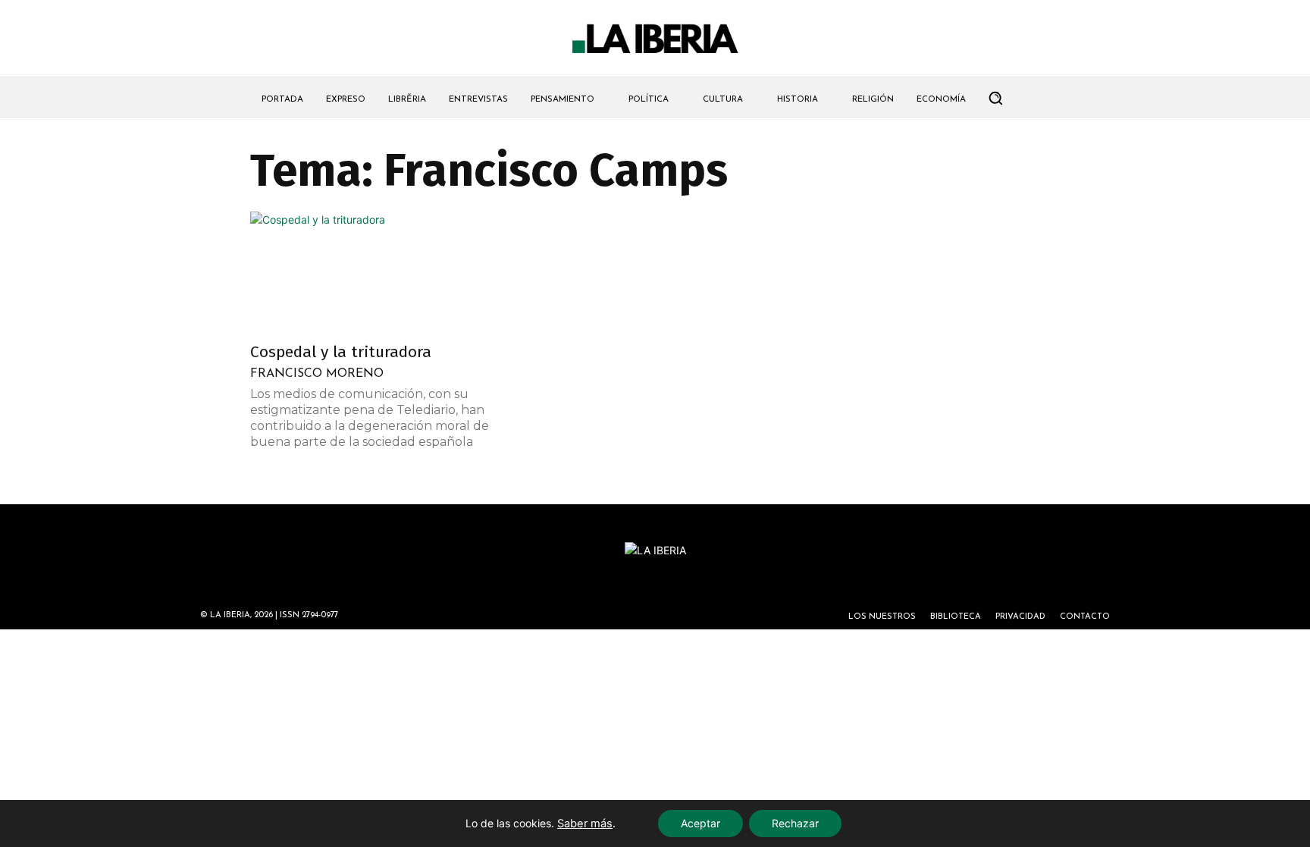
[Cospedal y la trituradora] (373, 272)
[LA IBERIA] (655, 39)
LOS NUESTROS (882, 617)
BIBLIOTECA (955, 617)
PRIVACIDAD (1020, 617)
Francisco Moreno (317, 374)
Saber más (585, 823)
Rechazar (795, 823)
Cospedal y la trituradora (340, 352)
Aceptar (700, 823)
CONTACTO (1085, 617)
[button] (995, 98)
